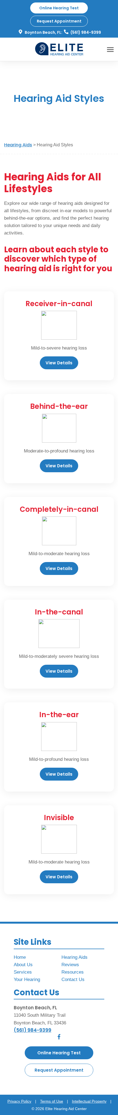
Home (20, 957)
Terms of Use (51, 1101)
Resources (72, 972)
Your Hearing (27, 979)
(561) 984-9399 (85, 32)
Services (23, 972)
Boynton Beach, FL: (43, 32)
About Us (23, 964)
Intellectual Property (89, 1101)
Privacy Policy (19, 1101)
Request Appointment (59, 21)
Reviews (70, 964)
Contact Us (73, 979)
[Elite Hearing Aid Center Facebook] (59, 1038)
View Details (59, 363)
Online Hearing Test (59, 1053)
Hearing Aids (18, 145)
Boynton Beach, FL (35, 1007)
